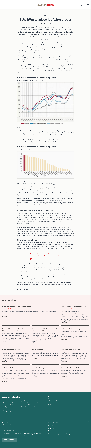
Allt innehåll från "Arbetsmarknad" (45, 387)
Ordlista (50, 425)
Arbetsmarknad (39, 12)
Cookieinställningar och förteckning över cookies (63, 434)
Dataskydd (51, 431)
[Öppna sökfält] (81, 4)
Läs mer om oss (7, 415)
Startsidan (30, 12)
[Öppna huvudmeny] (87, 4)
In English (51, 428)
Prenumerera (9, 440)
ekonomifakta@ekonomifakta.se (58, 406)
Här (37, 433)
